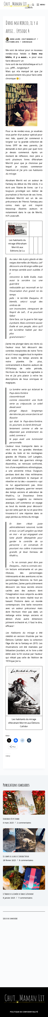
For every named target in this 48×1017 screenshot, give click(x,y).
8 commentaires (26, 860)
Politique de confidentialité (24, 1012)
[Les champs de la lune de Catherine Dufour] (24, 840)
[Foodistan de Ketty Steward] (24, 802)
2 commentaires (24, 822)
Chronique (27, 42)
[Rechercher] (33, 5)
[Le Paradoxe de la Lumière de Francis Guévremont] (24, 878)
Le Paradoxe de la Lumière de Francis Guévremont (18, 894)
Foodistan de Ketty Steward (11, 819)
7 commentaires (25, 898)
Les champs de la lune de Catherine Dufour (16, 856)
